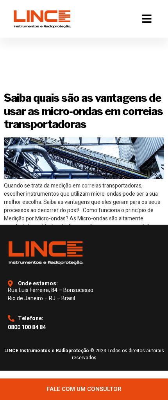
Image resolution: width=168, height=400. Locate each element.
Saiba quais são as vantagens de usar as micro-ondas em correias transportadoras (83, 111)
